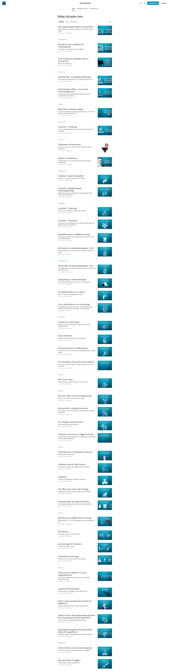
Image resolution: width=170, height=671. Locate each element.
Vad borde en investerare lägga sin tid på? (76, 434)
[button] (73, 8)
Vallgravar (62, 477)
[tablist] (68, 22)
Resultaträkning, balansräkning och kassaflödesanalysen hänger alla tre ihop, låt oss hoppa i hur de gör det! (75, 307)
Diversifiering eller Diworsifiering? (68, 424)
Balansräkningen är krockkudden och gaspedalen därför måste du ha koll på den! (75, 194)
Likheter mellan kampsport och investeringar (72, 338)
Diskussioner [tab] (73, 22)
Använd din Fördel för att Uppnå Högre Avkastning (73, 467)
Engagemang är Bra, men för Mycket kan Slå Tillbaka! (74, 491)
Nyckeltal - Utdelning (67, 127)
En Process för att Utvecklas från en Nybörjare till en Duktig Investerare (76, 411)
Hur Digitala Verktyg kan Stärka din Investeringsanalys (74, 504)
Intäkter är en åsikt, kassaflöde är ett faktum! (71, 178)
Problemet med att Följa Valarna (71, 464)
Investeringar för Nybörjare (70, 544)
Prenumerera (153, 3)
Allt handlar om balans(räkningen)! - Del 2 (76, 248)
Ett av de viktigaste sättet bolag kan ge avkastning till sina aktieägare (75, 130)
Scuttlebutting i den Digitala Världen (73, 501)
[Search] (141, 3)
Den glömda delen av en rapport (71, 292)
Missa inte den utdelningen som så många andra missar (75, 79)
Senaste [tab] (61, 22)
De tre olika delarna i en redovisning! (74, 304)
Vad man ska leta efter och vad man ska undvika (72, 606)
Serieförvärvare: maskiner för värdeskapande (71, 45)
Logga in (164, 3)
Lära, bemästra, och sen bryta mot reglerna (76, 362)
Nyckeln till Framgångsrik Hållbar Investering (72, 479)
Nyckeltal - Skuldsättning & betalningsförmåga (70, 189)
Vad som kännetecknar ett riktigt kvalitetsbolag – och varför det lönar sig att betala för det (76, 112)
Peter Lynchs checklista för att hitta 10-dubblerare (75, 602)
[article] (85, 31)
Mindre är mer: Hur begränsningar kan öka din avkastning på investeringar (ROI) (76, 616)
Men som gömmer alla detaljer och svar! (70, 294)
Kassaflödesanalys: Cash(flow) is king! (74, 234)
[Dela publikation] (144, 3)
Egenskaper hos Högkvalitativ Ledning (74, 518)
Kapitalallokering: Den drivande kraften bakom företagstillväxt (75, 631)
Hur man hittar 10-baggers (69, 660)
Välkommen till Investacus (69, 144)
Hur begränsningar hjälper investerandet (75, 27)
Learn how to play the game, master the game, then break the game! (76, 365)
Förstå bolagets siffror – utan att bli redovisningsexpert (73, 90)
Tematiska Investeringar (68, 556)
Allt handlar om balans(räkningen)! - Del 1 (75, 266)
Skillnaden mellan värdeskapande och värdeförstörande (75, 634)
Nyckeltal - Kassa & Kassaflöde (71, 176)
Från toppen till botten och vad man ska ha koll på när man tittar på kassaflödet (76, 237)
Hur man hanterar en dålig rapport (73, 348)
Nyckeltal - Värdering (67, 208)
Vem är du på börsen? (64, 63)
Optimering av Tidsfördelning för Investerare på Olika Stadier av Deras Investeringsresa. (77, 437)
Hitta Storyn (63, 532)
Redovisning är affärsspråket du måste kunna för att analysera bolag (74, 325)
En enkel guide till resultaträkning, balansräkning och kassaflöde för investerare (74, 95)
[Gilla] (59, 35)
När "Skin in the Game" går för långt (73, 489)
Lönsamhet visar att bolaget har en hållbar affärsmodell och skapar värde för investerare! (76, 224)
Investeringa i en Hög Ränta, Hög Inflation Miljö (72, 591)
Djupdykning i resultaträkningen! (72, 279)
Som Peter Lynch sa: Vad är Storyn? (69, 534)
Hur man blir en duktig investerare (73, 408)
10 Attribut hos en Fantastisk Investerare (75, 452)
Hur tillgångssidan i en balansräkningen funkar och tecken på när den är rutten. (76, 269)
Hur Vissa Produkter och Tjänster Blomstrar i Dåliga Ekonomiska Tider (74, 578)
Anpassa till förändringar (69, 589)
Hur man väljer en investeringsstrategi (74, 396)
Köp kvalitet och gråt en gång (70, 109)
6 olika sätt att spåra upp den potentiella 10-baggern (74, 650)
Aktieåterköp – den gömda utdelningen (74, 77)
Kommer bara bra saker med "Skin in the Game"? (73, 382)
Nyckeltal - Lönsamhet (67, 221)
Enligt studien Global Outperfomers (69, 663)
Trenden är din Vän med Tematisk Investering (72, 559)
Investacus (68, 33)
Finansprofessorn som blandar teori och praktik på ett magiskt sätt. (74, 161)
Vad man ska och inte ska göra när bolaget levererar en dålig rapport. (76, 351)
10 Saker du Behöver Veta (66, 546)
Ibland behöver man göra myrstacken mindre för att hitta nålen (75, 30)
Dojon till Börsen (65, 336)
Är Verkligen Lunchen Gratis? (70, 422)
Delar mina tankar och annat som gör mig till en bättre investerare (74, 148)
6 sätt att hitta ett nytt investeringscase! (75, 648)
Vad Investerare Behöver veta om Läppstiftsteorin (72, 574)
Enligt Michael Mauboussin (66, 454)
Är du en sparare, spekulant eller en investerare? (73, 60)
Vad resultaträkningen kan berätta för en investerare (74, 282)
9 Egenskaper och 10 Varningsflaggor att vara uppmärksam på (76, 521)
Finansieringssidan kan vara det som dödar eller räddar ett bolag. (76, 251)
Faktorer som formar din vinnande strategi (71, 398)
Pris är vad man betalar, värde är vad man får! (72, 211)
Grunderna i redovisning (68, 322)
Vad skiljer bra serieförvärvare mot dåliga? (71, 49)
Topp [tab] (67, 22)
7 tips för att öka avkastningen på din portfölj (72, 620)
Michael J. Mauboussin (67, 158)
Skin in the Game (65, 379)
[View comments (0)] (71, 35)
